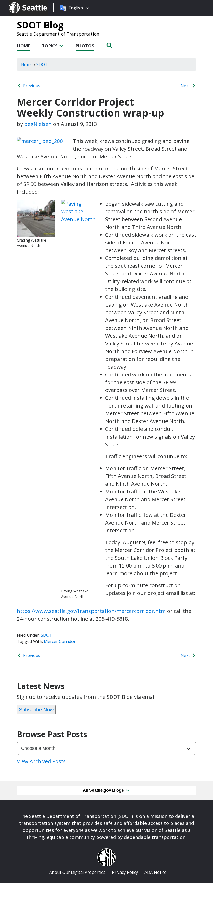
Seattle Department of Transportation (58, 34)
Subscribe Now (36, 710)
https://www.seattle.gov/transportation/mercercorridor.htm (91, 610)
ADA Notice (155, 872)
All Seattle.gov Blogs (104, 790)
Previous (31, 86)
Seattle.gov (20, 3)
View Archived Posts (41, 761)
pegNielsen (38, 123)
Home (23, 46)
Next (186, 86)
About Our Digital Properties (77, 872)
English (76, 8)
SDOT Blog (40, 25)
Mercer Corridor (60, 641)
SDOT (46, 635)
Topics (50, 46)
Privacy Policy (125, 872)
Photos (85, 46)
